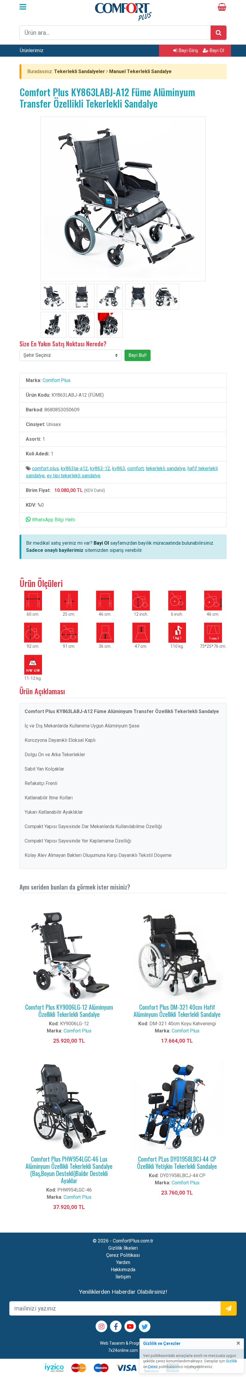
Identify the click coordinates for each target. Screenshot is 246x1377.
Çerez (153, 1367)
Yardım (123, 1262)
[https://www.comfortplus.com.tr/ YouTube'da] (130, 1327)
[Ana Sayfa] (123, 11)
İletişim (123, 1277)
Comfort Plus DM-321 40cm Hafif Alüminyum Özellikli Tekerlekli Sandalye (177, 1010)
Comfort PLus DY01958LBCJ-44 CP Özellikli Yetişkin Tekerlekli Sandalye (177, 1162)
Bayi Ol (216, 50)
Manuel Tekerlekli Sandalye (140, 71)
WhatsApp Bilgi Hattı (53, 520)
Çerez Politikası (123, 1255)
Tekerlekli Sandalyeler (79, 71)
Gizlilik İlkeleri (123, 1248)
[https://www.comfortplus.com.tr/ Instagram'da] (101, 1327)
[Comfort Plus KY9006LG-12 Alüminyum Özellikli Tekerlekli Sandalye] (69, 954)
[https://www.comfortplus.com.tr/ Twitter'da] (144, 1328)
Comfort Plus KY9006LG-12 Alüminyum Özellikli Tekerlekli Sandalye (69, 1010)
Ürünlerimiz (32, 50)
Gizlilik (231, 1361)
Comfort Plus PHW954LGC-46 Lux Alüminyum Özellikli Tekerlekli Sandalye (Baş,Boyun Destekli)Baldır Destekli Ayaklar (69, 1169)
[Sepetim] (222, 8)
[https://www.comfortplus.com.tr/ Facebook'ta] (116, 1328)
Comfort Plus (56, 380)
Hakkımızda (123, 1269)
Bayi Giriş (187, 50)
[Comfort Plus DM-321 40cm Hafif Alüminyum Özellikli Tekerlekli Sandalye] (177, 954)
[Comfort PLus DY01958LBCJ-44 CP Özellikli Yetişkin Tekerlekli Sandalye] (177, 1106)
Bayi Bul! (137, 355)
